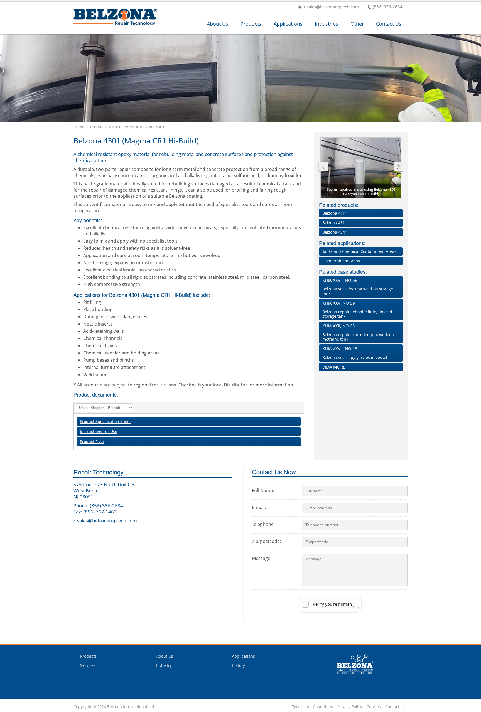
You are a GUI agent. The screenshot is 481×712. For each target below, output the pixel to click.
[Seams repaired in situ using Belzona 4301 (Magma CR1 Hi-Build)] (361, 168)
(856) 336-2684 (388, 7)
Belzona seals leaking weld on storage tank (357, 286)
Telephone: (263, 524)
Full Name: (263, 490)
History (238, 665)
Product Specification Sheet (105, 421)
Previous (323, 167)
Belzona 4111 (334, 213)
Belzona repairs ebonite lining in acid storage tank (357, 309)
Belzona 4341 (334, 232)
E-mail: (259, 507)
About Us (217, 23)
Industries (326, 23)
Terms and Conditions (312, 707)
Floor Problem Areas (341, 260)
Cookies (374, 707)
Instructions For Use (98, 431)
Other (357, 23)
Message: (261, 558)
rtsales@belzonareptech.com (331, 7)
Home (78, 127)
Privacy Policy (349, 707)
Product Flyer (92, 441)
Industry (164, 665)
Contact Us (388, 23)
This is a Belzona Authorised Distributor (351, 675)
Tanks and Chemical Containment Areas (359, 251)
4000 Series (123, 127)
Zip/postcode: (266, 541)
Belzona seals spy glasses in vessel (354, 353)
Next (398, 167)
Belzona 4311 (334, 222)
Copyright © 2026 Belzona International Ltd (113, 707)
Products (250, 23)
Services (87, 665)
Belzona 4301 (152, 127)
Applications (288, 23)
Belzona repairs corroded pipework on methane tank (358, 332)
